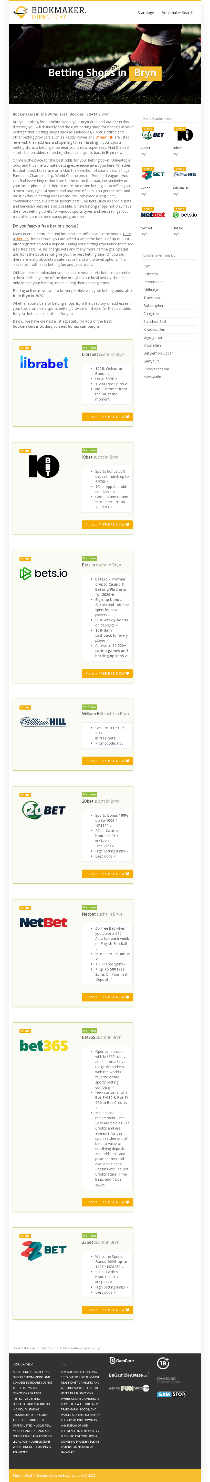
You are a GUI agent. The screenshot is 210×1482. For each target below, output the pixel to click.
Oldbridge (151, 289)
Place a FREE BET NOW (105, 416)
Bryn (119, 355)
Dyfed (86, 1348)
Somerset (60, 1348)
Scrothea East (154, 321)
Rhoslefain (152, 345)
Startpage (146, 12)
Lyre (147, 266)
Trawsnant (152, 297)
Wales (74, 1348)
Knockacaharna (156, 369)
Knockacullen (154, 329)
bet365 (23, 238)
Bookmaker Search (177, 12)
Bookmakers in (24, 1348)
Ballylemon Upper (158, 353)
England (44, 1348)
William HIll (104, 137)
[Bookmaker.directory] (53, 12)
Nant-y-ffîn (152, 376)
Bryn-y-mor (152, 337)
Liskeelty (150, 273)
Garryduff (151, 361)
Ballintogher (153, 305)
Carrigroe (151, 313)
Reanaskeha (153, 281)
